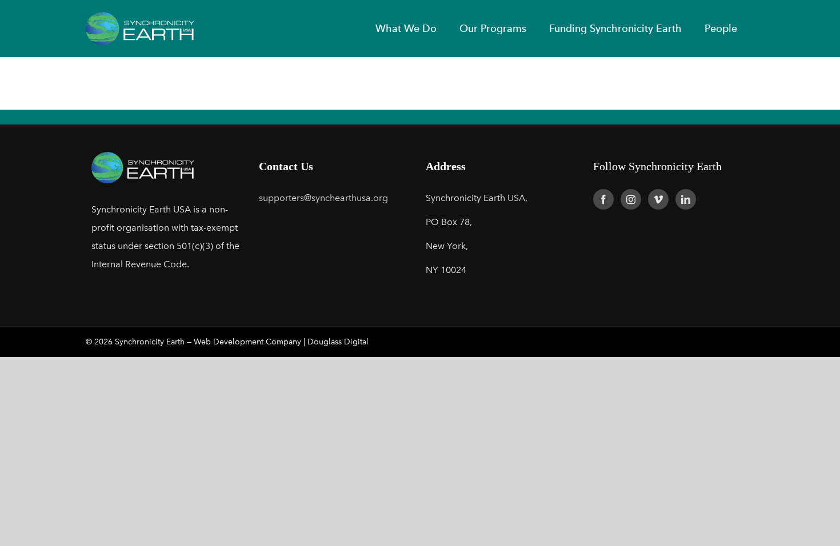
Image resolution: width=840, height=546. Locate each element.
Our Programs (492, 28)
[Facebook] (603, 199)
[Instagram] (631, 199)
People (721, 28)
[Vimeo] (658, 199)
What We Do (406, 28)
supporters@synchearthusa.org (323, 197)
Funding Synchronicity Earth (615, 28)
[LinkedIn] (685, 199)
